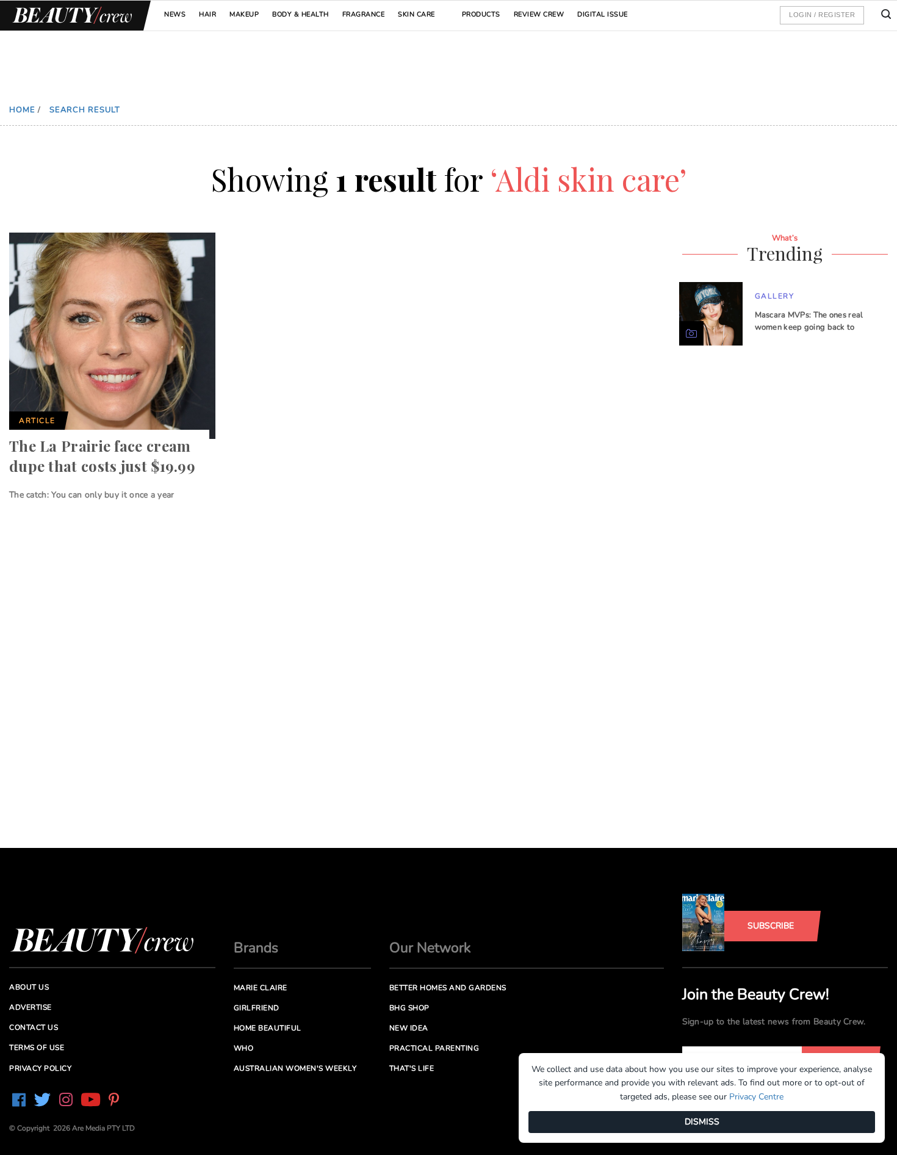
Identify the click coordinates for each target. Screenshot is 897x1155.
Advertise (30, 1007)
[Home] (70, 16)
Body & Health (300, 14)
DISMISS (702, 1122)
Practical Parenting (434, 1048)
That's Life (411, 1068)
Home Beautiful (267, 1028)
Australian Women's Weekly (295, 1068)
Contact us (33, 1027)
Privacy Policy (40, 1068)
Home (22, 109)
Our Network (430, 947)
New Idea (408, 1028)
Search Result (84, 109)
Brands (256, 947)
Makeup (244, 14)
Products (481, 14)
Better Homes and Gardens (447, 988)
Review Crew (539, 14)
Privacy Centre (756, 1096)
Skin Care (416, 14)
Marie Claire (260, 988)
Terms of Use (36, 1047)
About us (29, 987)
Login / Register (822, 14)
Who (244, 1048)
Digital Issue (602, 14)
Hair (207, 14)
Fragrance (363, 14)
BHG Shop (409, 1008)
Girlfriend (256, 1008)
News (175, 14)
